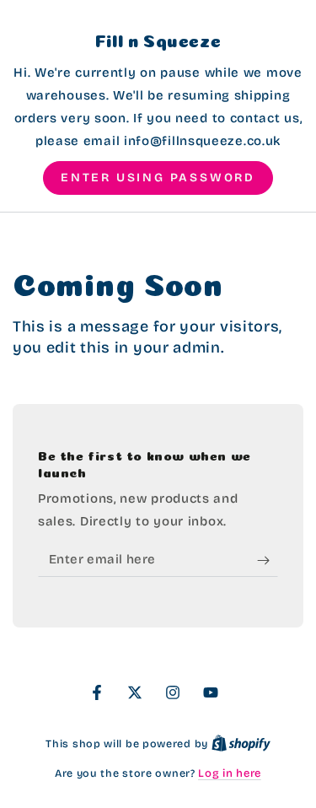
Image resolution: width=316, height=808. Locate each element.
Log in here (229, 773)
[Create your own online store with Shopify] (241, 744)
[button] (158, 178)
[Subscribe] (267, 560)
